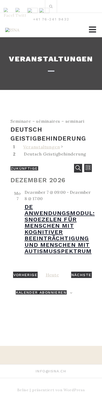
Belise (23, 390)
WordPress (74, 390)
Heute (52, 274)
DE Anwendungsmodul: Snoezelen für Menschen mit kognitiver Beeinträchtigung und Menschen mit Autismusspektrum (60, 228)
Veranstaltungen (41, 146)
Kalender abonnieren (41, 292)
